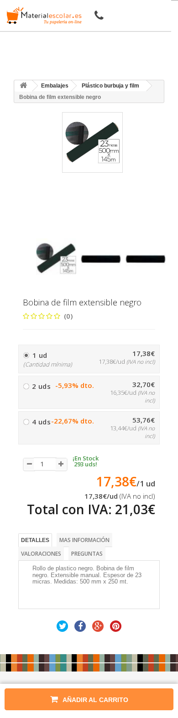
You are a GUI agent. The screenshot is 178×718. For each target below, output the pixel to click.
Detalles (35, 540)
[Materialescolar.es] (42, 15)
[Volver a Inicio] (23, 86)
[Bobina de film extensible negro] (56, 258)
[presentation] (39, 230)
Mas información (84, 540)
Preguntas (87, 554)
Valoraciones (41, 554)
